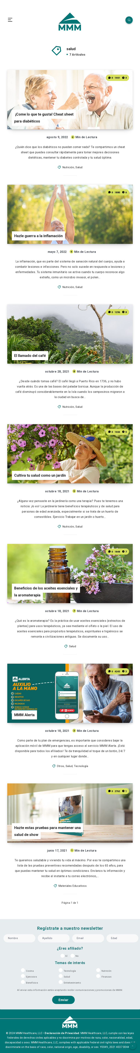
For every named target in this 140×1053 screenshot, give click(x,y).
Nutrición (68, 167)
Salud (79, 167)
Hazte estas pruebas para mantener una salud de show (47, 831)
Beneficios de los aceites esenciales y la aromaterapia (46, 591)
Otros (60, 766)
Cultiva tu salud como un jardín (40, 475)
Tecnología (81, 766)
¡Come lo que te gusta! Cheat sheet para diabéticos (43, 117)
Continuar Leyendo (120, 119)
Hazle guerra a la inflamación (38, 236)
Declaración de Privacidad (62, 1033)
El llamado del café (30, 355)
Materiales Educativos (73, 885)
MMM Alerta (24, 715)
